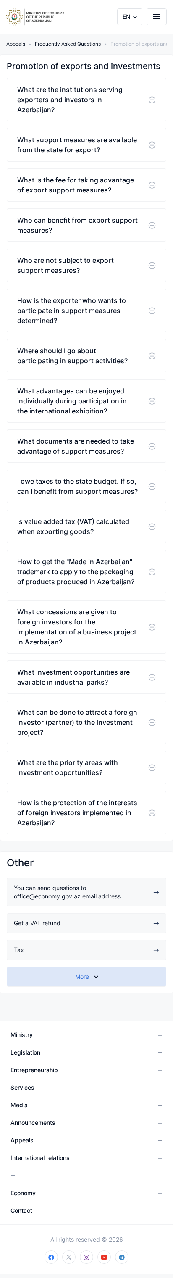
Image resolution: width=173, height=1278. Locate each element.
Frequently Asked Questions (68, 44)
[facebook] (51, 1257)
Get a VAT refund (37, 922)
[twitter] (69, 1257)
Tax (19, 949)
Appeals (15, 44)
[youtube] (104, 1257)
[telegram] (121, 1257)
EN (127, 16)
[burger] (157, 16)
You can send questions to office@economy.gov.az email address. (68, 892)
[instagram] (86, 1257)
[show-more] (86, 977)
